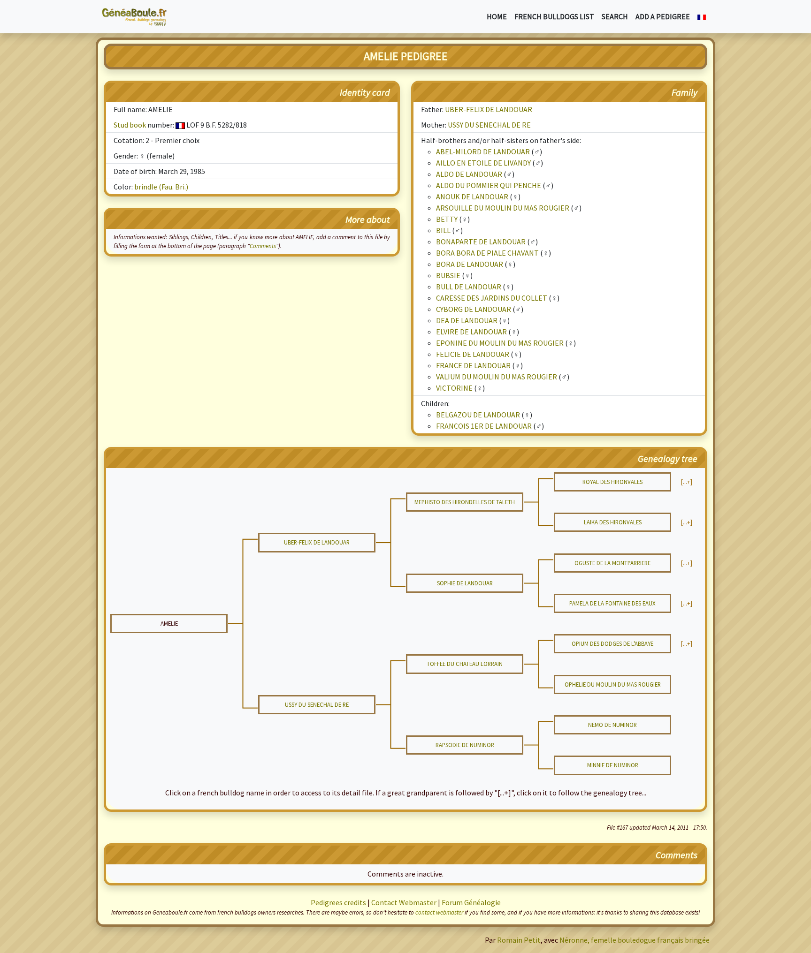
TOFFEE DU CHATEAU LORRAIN (465, 663)
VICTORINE (454, 388)
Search (615, 16)
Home (497, 16)
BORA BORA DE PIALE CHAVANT (487, 252)
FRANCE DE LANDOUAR (473, 365)
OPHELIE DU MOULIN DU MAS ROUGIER (613, 684)
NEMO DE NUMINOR (612, 724)
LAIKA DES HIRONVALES (613, 522)
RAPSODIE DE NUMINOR (465, 745)
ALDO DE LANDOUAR (469, 174)
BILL (443, 230)
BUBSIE (448, 275)
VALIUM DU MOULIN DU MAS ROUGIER (496, 376)
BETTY (447, 219)
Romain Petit (519, 940)
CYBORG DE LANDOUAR (473, 309)
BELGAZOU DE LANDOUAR (478, 414)
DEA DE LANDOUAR (466, 320)
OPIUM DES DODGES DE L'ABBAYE (612, 643)
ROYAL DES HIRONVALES (612, 481)
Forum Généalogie (471, 902)
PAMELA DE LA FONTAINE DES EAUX (612, 603)
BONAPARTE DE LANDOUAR (481, 241)
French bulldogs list (554, 16)
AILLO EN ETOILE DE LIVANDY (483, 162)
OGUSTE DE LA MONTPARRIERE (612, 563)
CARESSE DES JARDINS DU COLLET (491, 298)
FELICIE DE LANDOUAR (472, 354)
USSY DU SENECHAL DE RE (489, 124)
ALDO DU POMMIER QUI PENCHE (488, 185)
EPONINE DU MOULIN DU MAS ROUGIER (500, 343)
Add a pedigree (662, 16)
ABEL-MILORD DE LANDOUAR (483, 151)
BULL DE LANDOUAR (468, 286)
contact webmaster (439, 912)
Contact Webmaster (403, 902)
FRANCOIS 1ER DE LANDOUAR (484, 426)
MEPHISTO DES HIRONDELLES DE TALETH (464, 502)
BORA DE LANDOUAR (469, 264)
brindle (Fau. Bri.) (161, 186)
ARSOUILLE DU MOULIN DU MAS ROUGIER (502, 207)
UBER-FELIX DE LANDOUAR (488, 109)
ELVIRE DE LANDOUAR (471, 331)
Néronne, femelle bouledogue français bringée (634, 940)
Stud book (130, 124)
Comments (263, 246)
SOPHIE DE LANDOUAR (465, 583)
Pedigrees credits (338, 902)
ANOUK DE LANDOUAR (472, 196)
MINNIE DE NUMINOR (612, 765)
